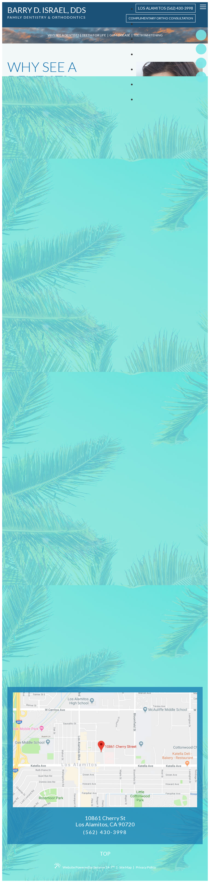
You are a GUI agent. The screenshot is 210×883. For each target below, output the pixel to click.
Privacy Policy (146, 867)
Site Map (125, 867)
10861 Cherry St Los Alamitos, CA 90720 (105, 821)
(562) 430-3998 (105, 832)
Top (105, 853)
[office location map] (105, 749)
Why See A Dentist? (63, 35)
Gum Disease (119, 35)
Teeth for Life (94, 35)
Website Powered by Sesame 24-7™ (89, 867)
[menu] (203, 7)
